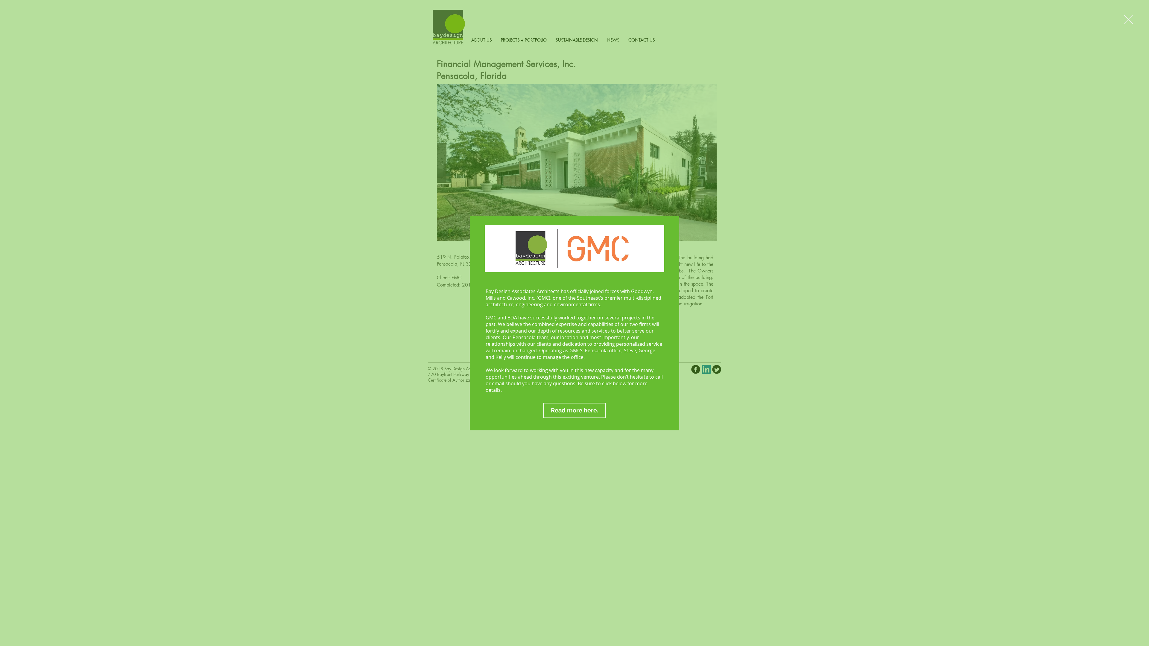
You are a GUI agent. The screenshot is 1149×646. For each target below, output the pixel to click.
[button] (1128, 19)
